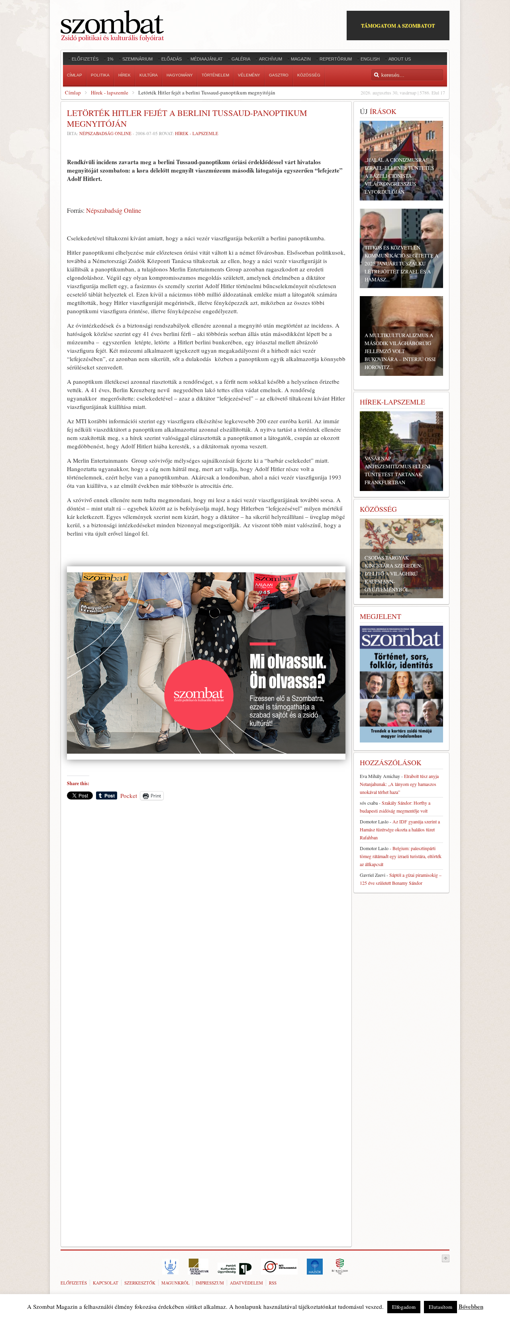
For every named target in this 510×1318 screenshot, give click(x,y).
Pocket (128, 795)
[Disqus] (206, 917)
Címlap (73, 92)
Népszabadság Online (105, 133)
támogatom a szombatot (398, 25)
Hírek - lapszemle (109, 92)
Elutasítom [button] (440, 1306)
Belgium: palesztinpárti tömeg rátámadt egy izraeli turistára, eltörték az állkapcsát (400, 856)
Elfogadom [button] (404, 1306)
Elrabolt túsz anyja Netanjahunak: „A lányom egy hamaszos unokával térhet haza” (399, 784)
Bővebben (471, 1306)
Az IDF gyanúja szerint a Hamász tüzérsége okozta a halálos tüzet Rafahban (400, 829)
